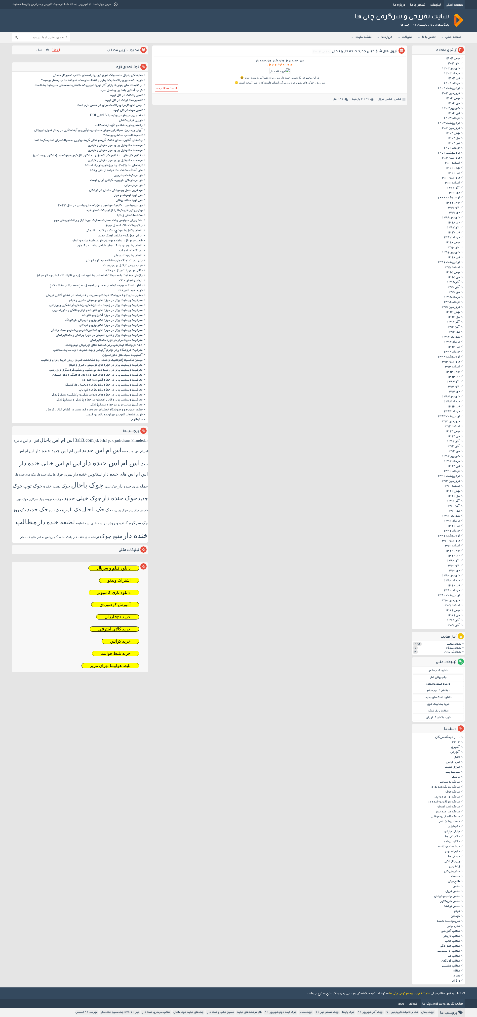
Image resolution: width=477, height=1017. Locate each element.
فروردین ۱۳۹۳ (450, 421)
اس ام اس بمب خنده (135, 451)
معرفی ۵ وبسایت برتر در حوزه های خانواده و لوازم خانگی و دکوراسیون (97, 310)
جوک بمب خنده (56, 486)
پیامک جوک (452, 792)
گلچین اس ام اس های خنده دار (39, 537)
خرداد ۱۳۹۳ (451, 411)
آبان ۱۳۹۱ (453, 506)
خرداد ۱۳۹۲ (451, 471)
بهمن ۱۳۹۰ (452, 551)
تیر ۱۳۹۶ (453, 257)
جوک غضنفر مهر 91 (327, 1012)
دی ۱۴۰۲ (453, 138)
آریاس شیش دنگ (131, 280)
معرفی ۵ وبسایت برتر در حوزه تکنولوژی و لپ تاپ (111, 325)
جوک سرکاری (36, 499)
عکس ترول (385, 99)
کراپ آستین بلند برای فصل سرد (121, 90)
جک (108, 510)
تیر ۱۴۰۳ (453, 113)
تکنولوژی (454, 827)
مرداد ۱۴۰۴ (452, 73)
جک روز (19, 510)
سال (39, 49)
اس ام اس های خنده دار (125, 474)
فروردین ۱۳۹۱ (450, 541)
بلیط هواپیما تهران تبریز (110, 665)
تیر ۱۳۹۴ (453, 347)
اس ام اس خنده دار (111, 463)
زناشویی (454, 866)
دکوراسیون (452, 851)
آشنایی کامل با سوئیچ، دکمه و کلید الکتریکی (114, 230)
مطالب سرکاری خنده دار (156, 1012)
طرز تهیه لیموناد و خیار (128, 195)
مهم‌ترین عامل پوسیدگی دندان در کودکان (116, 190)
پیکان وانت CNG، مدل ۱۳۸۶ (123, 225)
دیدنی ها (454, 856)
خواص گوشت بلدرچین (128, 175)
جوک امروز (110, 486)
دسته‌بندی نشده (449, 846)
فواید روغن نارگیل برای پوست (123, 265)
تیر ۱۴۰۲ (453, 143)
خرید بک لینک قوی (438, 704)
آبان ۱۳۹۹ (453, 208)
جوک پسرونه (120, 510)
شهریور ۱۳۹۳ (451, 396)
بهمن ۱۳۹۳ (452, 372)
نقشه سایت (363, 37)
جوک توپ (32, 485)
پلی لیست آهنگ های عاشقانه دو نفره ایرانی (114, 261)
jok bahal (100, 440)
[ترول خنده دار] (279, 70)
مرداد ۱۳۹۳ (452, 401)
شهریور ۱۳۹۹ (451, 218)
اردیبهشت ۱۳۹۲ (448, 476)
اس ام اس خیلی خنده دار (50, 463)
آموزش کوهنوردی (115, 604)
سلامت (455, 876)
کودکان (455, 916)
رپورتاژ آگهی (452, 861)
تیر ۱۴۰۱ (453, 173)
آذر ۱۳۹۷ (453, 227)
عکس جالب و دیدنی (447, 896)
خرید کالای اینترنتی (114, 629)
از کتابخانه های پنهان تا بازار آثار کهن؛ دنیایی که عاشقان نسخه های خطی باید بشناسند (89, 85)
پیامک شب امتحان (448, 807)
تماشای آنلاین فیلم (438, 690)
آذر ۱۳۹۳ (453, 382)
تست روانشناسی (449, 822)
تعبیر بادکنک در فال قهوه (126, 95)
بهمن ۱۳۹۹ (452, 203)
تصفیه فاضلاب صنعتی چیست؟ (123, 135)
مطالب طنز (453, 956)
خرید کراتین (120, 641)
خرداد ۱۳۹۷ (451, 237)
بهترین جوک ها (63, 474)
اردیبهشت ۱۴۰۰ (448, 198)
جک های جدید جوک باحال (188, 1012)
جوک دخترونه (54, 499)
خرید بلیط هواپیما (115, 653)
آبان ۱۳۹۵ (453, 287)
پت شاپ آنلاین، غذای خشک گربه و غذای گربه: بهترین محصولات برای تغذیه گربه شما (89, 140)
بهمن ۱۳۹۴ (452, 312)
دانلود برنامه (452, 841)
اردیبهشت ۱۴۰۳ (448, 123)
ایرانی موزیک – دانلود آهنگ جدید (120, 236)
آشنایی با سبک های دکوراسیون (122, 355)
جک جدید (37, 509)
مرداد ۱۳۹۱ (452, 521)
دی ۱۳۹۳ (453, 377)
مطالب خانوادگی (450, 946)
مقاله (456, 971)
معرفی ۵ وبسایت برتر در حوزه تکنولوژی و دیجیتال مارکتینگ (104, 320)
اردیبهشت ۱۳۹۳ (448, 416)
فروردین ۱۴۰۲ (450, 158)
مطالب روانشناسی (448, 951)
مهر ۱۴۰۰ (453, 193)
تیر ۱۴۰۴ (453, 78)
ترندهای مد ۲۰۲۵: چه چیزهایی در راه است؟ (114, 165)
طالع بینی (454, 881)
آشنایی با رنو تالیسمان (128, 256)
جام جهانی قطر (438, 677)
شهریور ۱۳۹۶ (451, 252)
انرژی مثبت (452, 767)
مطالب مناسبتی (450, 966)
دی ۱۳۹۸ (453, 222)
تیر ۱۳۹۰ (453, 585)
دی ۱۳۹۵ (453, 277)
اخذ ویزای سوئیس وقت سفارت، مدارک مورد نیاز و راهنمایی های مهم (98, 220)
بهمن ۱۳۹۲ (452, 431)
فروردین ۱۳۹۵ (450, 307)
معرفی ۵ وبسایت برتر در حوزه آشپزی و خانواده (112, 315)
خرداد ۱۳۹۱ (451, 531)
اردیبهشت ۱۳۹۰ (448, 595)
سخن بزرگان (452, 871)
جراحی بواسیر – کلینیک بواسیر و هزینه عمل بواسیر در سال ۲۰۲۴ (100, 205)
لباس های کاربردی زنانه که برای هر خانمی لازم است (110, 105)
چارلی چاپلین (452, 832)
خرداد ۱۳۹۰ (451, 590)
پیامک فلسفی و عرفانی (445, 817)
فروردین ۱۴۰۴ (450, 93)
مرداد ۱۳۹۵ (452, 297)
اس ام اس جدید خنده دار (58, 450)
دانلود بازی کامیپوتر (114, 592)
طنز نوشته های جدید (249, 1012)
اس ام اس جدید (101, 450)
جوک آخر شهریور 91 (370, 1012)
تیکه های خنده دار (25, 474)
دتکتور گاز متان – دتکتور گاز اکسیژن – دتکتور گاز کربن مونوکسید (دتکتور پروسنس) (88, 155)
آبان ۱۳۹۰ (453, 566)
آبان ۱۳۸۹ (453, 625)
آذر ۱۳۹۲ (453, 441)
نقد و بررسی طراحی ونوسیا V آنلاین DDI (116, 115)
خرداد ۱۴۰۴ (451, 83)
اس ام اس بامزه (26, 440)
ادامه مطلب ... (166, 88)
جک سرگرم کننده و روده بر (125, 523)
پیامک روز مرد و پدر (447, 797)
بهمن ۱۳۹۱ (452, 491)
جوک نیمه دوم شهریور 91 (281, 1012)
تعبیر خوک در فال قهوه (128, 110)
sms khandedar (136, 440)
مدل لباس (453, 926)
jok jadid (116, 440)
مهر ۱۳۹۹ (453, 213)
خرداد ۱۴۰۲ (451, 148)
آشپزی (455, 747)
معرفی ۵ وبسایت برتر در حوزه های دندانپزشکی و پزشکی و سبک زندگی (97, 330)
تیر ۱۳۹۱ (453, 526)
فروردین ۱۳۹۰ (450, 600)
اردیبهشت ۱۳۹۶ (448, 262)
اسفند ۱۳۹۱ (451, 486)
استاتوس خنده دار (87, 474)
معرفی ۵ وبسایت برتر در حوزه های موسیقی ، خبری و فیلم (106, 300)
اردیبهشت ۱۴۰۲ (448, 153)
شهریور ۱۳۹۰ (451, 575)
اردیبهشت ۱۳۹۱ (448, 536)
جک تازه (55, 510)
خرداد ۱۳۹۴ (451, 352)
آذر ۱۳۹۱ (453, 501)
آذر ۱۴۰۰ (453, 188)
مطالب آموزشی (450, 931)
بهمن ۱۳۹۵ (452, 272)
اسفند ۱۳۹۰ (451, 546)
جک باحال (93, 509)
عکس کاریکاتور (450, 901)
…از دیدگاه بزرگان (447, 737)
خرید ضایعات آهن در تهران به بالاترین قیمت (114, 415)
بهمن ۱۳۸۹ (452, 610)
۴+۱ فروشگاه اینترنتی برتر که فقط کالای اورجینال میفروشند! (104, 345)
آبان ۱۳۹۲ (453, 446)
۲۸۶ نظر (338, 99)
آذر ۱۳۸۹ (453, 620)
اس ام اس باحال (57, 440)
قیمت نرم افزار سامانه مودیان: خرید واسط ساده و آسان (107, 241)
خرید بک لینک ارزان (438, 717)
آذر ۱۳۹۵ (453, 282)
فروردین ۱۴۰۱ (450, 178)
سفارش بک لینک (438, 710)
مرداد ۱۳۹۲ (452, 461)
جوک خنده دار (119, 497)
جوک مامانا (306, 1012)
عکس (397, 99)
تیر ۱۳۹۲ (453, 466)
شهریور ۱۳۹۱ (451, 516)
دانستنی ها (452, 837)
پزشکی (455, 777)
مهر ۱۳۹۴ (453, 332)
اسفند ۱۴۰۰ (451, 183)
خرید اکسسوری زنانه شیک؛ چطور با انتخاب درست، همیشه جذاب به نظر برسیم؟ (92, 80)
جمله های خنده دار (133, 486)
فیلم (457, 911)
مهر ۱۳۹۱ (453, 511)
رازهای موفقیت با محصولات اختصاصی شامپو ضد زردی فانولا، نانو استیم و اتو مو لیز (89, 275)
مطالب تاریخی (451, 936)
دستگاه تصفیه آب (131, 251)
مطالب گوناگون (450, 961)
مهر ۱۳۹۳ (453, 392)
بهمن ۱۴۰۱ (452, 168)
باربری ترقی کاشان (131, 120)
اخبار (457, 757)
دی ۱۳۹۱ (453, 496)
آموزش (455, 752)
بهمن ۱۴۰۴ (452, 58)
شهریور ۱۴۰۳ (451, 108)
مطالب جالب (452, 941)
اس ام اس (453, 762)
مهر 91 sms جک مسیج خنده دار (120, 1012)
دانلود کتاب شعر (438, 670)
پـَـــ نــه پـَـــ (453, 772)
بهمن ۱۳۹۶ (452, 242)
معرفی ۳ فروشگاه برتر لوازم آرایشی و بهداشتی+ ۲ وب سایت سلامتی (98, 350)
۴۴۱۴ (456, 742)
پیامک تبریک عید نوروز (445, 787)
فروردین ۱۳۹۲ (450, 481)
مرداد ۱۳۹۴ (452, 342)
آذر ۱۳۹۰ (453, 561)
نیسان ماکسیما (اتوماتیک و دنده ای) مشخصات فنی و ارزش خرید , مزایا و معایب (92, 360)
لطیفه (80, 523)
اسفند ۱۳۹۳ (451, 367)
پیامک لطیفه (65, 537)
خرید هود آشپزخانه (130, 290)
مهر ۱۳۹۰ (453, 571)
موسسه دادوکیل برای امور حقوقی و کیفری (115, 145)
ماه (47, 49)
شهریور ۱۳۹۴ (451, 337)
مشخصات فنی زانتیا (130, 215)
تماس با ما (417, 4)
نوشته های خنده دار (86, 537)
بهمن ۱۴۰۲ (452, 133)
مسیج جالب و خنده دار (220, 1012)
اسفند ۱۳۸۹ (451, 605)
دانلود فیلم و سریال (114, 568)
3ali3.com (84, 440)
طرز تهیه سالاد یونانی (129, 200)
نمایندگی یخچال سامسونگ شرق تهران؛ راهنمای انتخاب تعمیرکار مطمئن (98, 75)
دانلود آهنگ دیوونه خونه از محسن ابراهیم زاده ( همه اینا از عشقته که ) (96, 285)
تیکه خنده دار (44, 474)
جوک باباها (348, 1012)
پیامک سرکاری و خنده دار (443, 802)
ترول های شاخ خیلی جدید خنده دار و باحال (364, 51)
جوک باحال (87, 485)
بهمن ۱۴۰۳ (452, 98)
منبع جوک (111, 536)
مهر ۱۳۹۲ (453, 451)
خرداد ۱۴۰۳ (451, 118)
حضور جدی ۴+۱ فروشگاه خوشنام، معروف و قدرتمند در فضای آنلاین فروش (94, 295)
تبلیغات (435, 4)
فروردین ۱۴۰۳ (450, 128)
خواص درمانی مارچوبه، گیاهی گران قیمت (116, 180)
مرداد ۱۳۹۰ (452, 580)
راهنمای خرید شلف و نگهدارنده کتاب (119, 125)
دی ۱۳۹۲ (453, 436)
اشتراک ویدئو (119, 580)
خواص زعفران (133, 185)
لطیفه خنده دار (56, 522)
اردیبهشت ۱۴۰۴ (448, 88)
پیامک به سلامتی (449, 782)
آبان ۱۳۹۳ (453, 387)
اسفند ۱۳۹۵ (451, 267)
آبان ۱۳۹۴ (453, 327)
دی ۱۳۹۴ (453, 317)
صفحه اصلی (454, 4)
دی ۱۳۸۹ (453, 615)
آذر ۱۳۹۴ (453, 322)
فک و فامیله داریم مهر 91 (402, 1012)
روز (55, 49)
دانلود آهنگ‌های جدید (438, 697)
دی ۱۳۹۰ (453, 556)
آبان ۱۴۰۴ (453, 63)
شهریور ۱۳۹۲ (451, 456)
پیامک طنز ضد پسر (447, 812)
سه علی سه (93, 523)
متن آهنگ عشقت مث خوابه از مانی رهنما (116, 170)
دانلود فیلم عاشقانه (438, 684)
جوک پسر (134, 510)
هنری (456, 976)
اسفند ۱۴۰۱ (451, 163)
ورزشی (455, 981)
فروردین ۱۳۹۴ (450, 362)
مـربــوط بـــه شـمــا (448, 921)
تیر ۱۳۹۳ (453, 406)
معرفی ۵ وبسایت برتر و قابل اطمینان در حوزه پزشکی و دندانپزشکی (99, 335)
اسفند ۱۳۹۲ (451, 426)
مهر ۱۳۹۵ (453, 292)
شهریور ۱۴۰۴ (451, 68)
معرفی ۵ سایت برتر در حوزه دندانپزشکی (116, 340)
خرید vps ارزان (118, 617)
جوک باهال (427, 1012)
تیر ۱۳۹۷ (453, 232)
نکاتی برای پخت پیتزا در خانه (124, 270)
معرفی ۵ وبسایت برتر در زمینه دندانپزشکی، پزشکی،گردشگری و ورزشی (96, 305)
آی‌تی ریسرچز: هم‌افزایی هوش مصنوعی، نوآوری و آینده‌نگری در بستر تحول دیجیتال (88, 130)
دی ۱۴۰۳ (453, 103)
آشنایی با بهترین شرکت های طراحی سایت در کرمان (110, 246)
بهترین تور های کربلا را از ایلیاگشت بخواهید (114, 210)
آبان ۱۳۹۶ (453, 247)
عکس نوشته (452, 906)
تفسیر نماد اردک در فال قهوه (124, 100)
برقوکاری (137, 420)
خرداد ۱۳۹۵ (451, 302)
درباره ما (399, 4)
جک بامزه (71, 509)
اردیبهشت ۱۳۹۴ (448, 357)
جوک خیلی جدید (82, 498)
